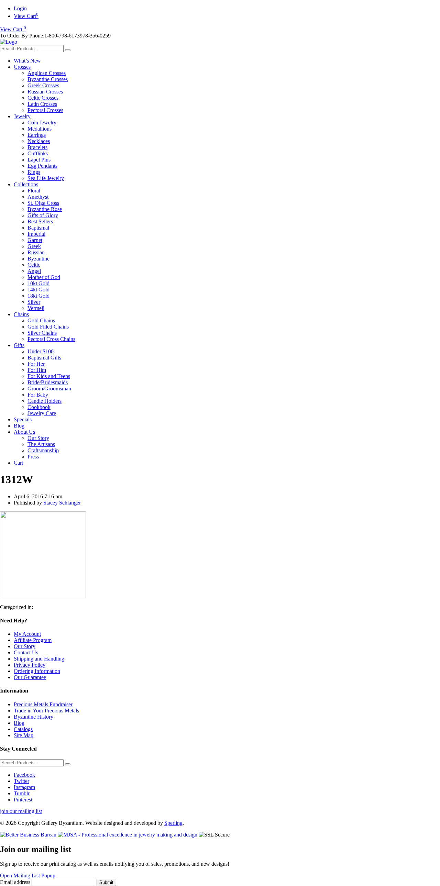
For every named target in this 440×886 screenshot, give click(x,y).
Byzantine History (33, 717)
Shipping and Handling (39, 659)
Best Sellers (40, 221)
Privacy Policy (29, 665)
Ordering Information (37, 671)
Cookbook (39, 407)
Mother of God (44, 277)
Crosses (22, 67)
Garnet (35, 240)
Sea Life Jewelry (46, 178)
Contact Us (26, 652)
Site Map (23, 735)
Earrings (37, 135)
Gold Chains (41, 320)
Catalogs (23, 729)
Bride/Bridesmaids (48, 382)
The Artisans (41, 444)
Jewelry (22, 116)
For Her (36, 364)
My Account (27, 634)
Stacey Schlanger (62, 503)
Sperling (173, 823)
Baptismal (38, 228)
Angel (34, 271)
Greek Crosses (43, 85)
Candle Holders (45, 401)
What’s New (27, 61)
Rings (34, 172)
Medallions (40, 129)
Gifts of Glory (43, 215)
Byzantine (39, 259)
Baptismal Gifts (44, 358)
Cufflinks (38, 153)
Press (33, 456)
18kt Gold (39, 296)
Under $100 (41, 351)
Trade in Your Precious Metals (46, 710)
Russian (36, 252)
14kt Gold (39, 289)
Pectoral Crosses (45, 110)
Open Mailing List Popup (27, 875)
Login (20, 8)
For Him (37, 370)
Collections (26, 184)
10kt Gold (39, 283)
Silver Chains (42, 333)
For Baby (38, 395)
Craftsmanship (43, 450)
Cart (18, 463)
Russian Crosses (45, 92)
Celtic (34, 265)
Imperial (36, 234)
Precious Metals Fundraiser (43, 704)
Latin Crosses (42, 104)
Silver (34, 302)
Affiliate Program (33, 640)
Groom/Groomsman (49, 388)
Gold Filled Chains (48, 327)
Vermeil (36, 308)
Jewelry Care (42, 413)
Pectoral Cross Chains (51, 339)
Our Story (38, 438)
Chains (21, 314)
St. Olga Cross (43, 203)
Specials (23, 419)
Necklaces (39, 141)
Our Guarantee (30, 677)
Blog (19, 426)
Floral (34, 190)
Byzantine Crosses (48, 79)
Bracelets (37, 147)
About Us (24, 432)
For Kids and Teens (49, 376)
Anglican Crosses (47, 73)
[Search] (67, 50)
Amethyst (38, 197)
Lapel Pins (39, 160)
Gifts (19, 345)
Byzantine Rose (45, 209)
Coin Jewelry (42, 122)
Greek (34, 246)
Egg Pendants (42, 166)
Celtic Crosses (43, 98)
